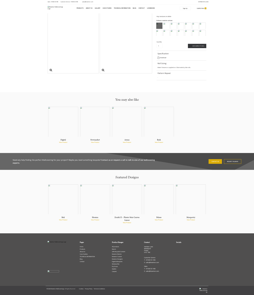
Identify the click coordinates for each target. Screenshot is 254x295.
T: (149, 260)
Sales (53, 1)
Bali (63, 217)
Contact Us (215, 161)
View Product (63, 142)
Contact (142, 8)
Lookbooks (151, 8)
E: (151, 262)
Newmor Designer (117, 259)
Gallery (97, 8)
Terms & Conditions (99, 289)
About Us (89, 8)
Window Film (115, 264)
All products (115, 247)
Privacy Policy (88, 289)
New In (114, 249)
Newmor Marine (117, 254)
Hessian (95, 217)
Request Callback (232, 161)
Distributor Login (203, 1)
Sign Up (185, 8)
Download (163, 58)
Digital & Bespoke (117, 261)
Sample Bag (201, 8)
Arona (126, 139)
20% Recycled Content (118, 251)
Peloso (158, 217)
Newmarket (95, 139)
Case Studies (107, 8)
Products (80, 8)
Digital (63, 139)
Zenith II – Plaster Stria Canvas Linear (126, 218)
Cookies (81, 289)
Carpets (114, 271)
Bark (159, 139)
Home (81, 247)
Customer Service (69, 1)
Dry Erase (115, 266)
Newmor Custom (117, 256)
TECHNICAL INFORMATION (122, 8)
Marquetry (191, 217)
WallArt (114, 269)
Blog (134, 8)
